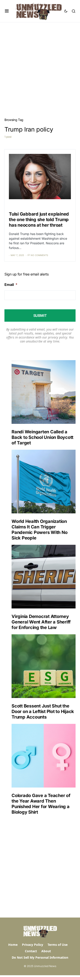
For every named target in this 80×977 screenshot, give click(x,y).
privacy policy (57, 337)
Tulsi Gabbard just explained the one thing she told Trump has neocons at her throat (39, 219)
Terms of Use (58, 945)
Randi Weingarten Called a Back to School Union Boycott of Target (42, 437)
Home (13, 945)
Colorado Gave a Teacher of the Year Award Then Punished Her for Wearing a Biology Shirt (41, 804)
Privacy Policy (32, 945)
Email (10, 284)
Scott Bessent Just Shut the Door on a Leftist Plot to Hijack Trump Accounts (43, 711)
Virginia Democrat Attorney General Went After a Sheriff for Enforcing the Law (41, 622)
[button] (6, 11)
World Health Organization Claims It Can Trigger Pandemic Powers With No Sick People (39, 530)
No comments (39, 255)
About (46, 951)
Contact (31, 951)
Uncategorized (18, 206)
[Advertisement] (40, 64)
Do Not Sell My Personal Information (40, 957)
